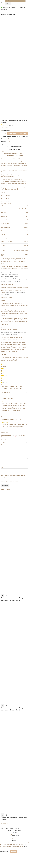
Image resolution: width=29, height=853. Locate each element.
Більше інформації (5, 851)
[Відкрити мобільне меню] (1, 2)
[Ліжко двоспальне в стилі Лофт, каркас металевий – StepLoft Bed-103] (14, 652)
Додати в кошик (12, 133)
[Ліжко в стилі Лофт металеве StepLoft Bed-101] (14, 762)
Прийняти (13, 851)
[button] (2, 815)
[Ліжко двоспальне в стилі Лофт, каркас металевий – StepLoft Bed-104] (14, 543)
